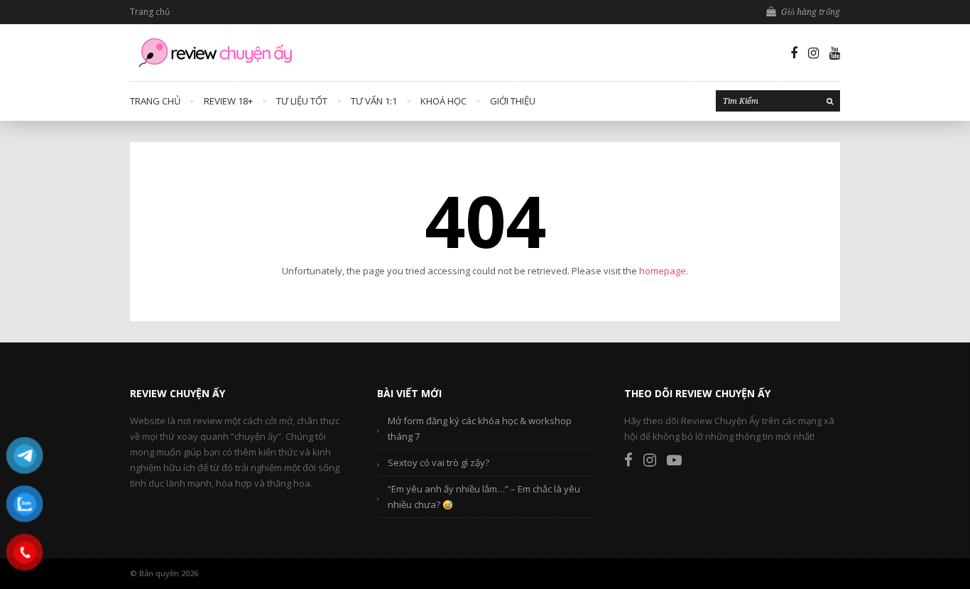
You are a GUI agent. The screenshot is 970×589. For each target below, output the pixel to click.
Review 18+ (228, 100)
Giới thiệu (512, 100)
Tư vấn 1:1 (374, 100)
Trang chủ (150, 12)
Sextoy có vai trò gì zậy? (438, 462)
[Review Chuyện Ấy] (215, 52)
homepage (662, 270)
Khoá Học (443, 100)
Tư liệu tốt (301, 100)
